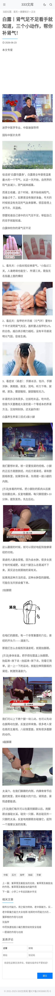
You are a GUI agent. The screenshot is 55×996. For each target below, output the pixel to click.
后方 (14, 875)
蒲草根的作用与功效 (12, 917)
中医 (6, 875)
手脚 (39, 875)
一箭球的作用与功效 (12, 932)
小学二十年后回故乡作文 (24, 891)
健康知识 (24, 12)
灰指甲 (5, 922)
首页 (15, 12)
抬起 (30, 875)
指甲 (22, 875)
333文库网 (22, 991)
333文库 (27, 4)
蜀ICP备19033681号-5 (39, 991)
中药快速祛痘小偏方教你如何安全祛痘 (21, 927)
